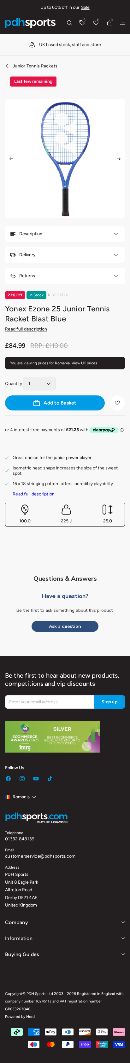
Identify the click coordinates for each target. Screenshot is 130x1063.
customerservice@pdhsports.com (40, 856)
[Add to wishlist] (117, 402)
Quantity (13, 383)
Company (16, 922)
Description (30, 233)
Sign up (109, 702)
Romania (21, 797)
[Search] (69, 22)
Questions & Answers (65, 578)
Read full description (26, 329)
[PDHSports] (30, 23)
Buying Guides (22, 954)
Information (18, 938)
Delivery (27, 254)
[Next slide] (118, 159)
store (96, 44)
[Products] (122, 22)
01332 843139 (19, 839)
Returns (27, 275)
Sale (85, 7)
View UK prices (84, 363)
